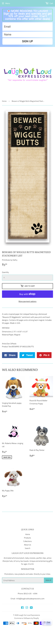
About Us (27, 544)
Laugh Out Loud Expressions (29, 615)
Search (27, 548)
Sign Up (48, 580)
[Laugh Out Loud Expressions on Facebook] (22, 607)
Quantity (5, 272)
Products (27, 537)
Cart (51, 3)
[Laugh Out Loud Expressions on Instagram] (26, 607)
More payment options (27, 301)
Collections (27, 541)
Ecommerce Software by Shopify (26, 618)
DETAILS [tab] (5, 328)
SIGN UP (27, 41)
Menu (7, 3)
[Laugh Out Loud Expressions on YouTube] (31, 607)
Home (4, 101)
